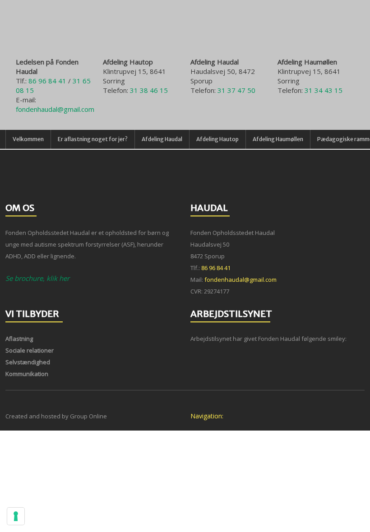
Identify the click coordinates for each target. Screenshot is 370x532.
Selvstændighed (27, 362)
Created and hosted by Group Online (56, 416)
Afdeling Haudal (162, 139)
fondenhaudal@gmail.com (55, 109)
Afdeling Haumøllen (278, 139)
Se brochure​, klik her (37, 278)
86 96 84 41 (47, 80)
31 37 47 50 (236, 90)
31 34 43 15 (323, 90)
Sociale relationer (29, 350)
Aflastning (19, 339)
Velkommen (28, 139)
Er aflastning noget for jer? (93, 139)
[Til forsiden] (185, 33)
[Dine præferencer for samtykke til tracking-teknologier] (15, 516)
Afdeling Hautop (217, 139)
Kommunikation (26, 374)
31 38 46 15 (149, 90)
